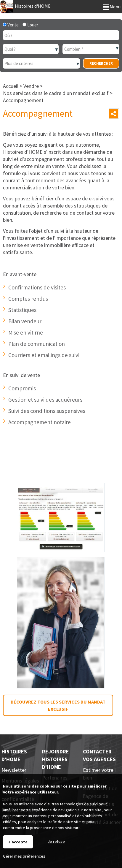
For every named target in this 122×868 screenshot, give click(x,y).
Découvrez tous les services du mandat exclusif (58, 705)
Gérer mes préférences (24, 856)
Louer (32, 25)
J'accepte (18, 842)
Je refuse (56, 841)
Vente (13, 25)
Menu (115, 6)
